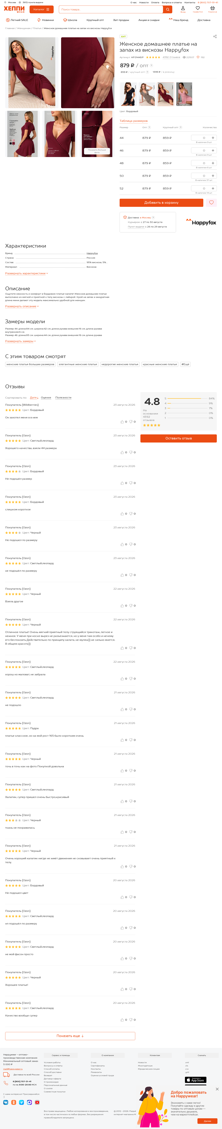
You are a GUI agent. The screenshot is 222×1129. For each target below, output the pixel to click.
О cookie (48, 1088)
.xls (186, 1066)
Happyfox (92, 253)
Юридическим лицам (149, 1069)
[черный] (128, 94)
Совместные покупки (54, 1092)
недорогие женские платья (120, 364)
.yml (187, 1072)
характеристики (25, 273)
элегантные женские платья (78, 364)
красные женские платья (160, 364)
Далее (207, 1121)
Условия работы (52, 1062)
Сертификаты (98, 1066)
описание (20, 306)
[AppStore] (195, 1080)
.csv (187, 1069)
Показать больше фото (97, 151)
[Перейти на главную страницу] (14, 9)
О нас (134, 2)
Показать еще (68, 1036)
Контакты (189, 2)
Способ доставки (53, 1072)
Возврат (48, 1075)
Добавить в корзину (161, 203)
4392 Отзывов (171, 57)
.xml (187, 1062)
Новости (144, 2)
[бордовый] (166, 94)
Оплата (155, 2)
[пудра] (184, 94)
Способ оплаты (52, 1069)
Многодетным (145, 1066)
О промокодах (51, 1082)
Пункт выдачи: (136, 226)
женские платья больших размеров (30, 364)
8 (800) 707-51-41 (208, 2)
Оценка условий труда (102, 1075)
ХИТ (123, 36)
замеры (19, 341)
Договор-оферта (52, 1079)
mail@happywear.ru (13, 1069)
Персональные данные (55, 1085)
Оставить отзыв (178, 438)
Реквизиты (96, 1072)
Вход (183, 12)
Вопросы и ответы (172, 2)
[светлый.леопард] (147, 94)
